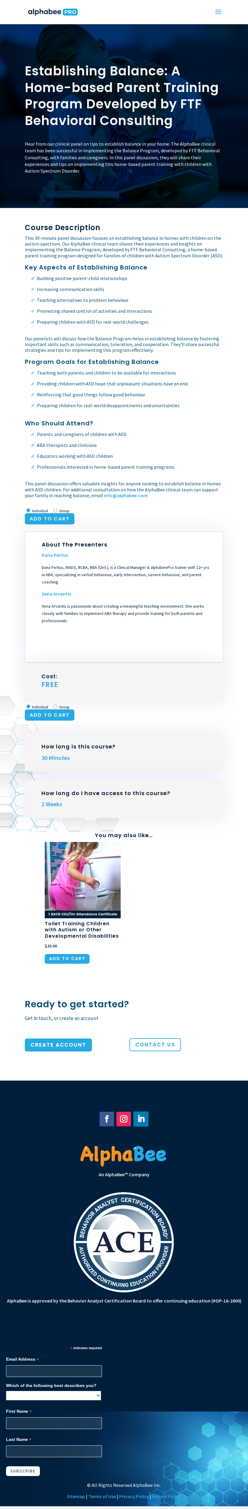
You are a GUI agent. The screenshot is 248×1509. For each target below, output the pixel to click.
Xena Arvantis (56, 594)
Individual (40, 510)
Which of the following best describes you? (51, 1385)
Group (64, 510)
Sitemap (76, 1496)
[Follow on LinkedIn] (140, 1119)
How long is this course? (78, 746)
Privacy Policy (134, 1496)
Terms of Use (102, 1496)
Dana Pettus (55, 555)
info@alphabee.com (126, 495)
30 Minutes (55, 757)
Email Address (22, 1359)
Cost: (49, 680)
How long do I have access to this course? (105, 793)
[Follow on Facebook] (107, 1119)
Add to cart (50, 518)
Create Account (58, 1044)
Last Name (18, 1439)
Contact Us (155, 1044)
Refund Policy (166, 1496)
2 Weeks (51, 804)
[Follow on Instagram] (123, 1119)
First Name (19, 1411)
